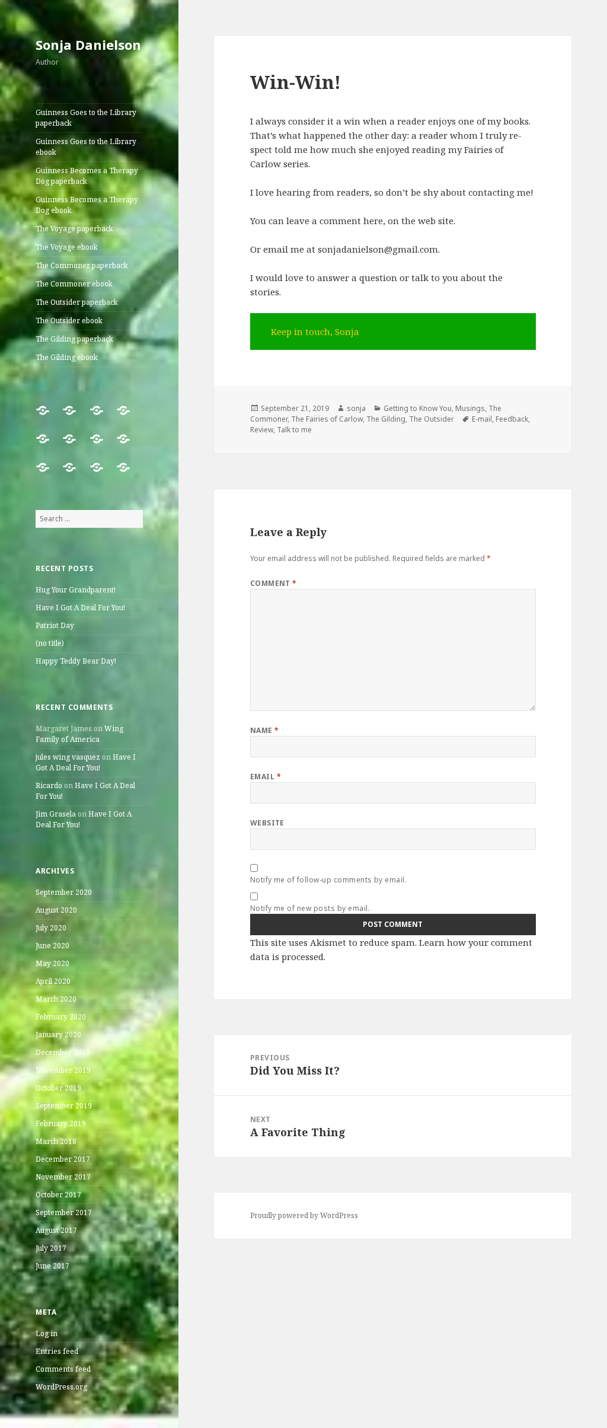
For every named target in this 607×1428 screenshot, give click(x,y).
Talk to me (294, 430)
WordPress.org (61, 1387)
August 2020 (56, 910)
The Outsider (431, 419)
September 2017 (64, 1212)
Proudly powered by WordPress (304, 1215)
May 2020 (52, 963)
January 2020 (58, 1034)
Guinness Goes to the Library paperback (86, 117)
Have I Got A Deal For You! (80, 608)
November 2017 (63, 1177)
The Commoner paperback (82, 265)
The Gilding (385, 419)
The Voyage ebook (67, 247)
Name (264, 730)
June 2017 (52, 1266)
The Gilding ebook (67, 357)
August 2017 (56, 1230)
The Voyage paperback (74, 229)
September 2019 (64, 1106)
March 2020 (56, 999)
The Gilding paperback (74, 339)
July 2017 (51, 1248)
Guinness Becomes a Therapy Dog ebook (87, 205)
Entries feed (57, 1351)
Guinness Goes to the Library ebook (86, 146)
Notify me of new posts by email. (310, 908)
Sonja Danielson (88, 44)
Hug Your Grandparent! (76, 590)
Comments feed (63, 1369)
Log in (46, 1333)
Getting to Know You (418, 408)
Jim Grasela (56, 814)
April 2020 (53, 981)
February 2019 (61, 1123)
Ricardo (49, 785)
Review (261, 430)
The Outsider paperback (77, 302)
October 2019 (58, 1088)
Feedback (512, 419)
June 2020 (52, 946)
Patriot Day (55, 625)
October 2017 (58, 1195)
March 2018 (56, 1141)
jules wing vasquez (68, 757)
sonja (356, 408)
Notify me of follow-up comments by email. (328, 880)
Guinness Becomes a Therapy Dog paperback (87, 175)
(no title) (50, 643)
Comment (273, 583)
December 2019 (63, 1052)
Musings (470, 408)
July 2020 (51, 928)
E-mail (482, 419)
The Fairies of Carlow (327, 419)
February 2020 (61, 1017)
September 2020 (64, 892)
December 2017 (63, 1159)
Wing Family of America (79, 733)
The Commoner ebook (74, 284)
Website (267, 823)
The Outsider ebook (69, 320)
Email (265, 777)
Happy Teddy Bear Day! (76, 661)
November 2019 (63, 1070)
